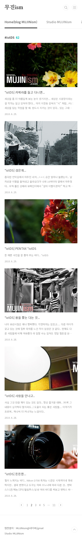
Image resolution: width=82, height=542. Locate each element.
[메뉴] (74, 7)
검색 (66, 7)
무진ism (14, 7)
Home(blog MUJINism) (21, 22)
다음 (60, 505)
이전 (21, 505)
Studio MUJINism (59, 22)
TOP (74, 530)
